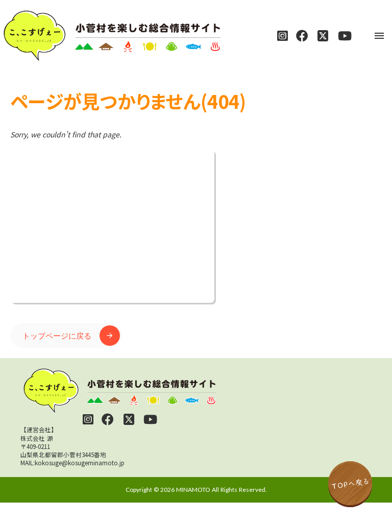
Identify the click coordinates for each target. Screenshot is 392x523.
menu (379, 36)
